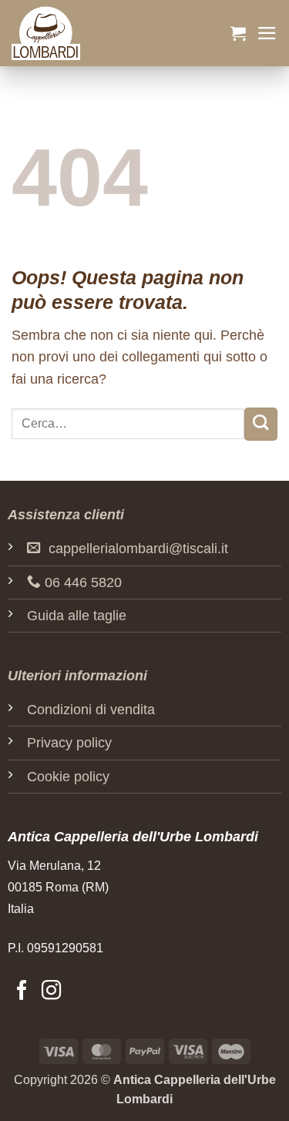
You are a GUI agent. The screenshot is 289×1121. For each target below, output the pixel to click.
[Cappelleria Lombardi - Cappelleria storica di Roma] (89, 33)
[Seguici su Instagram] (51, 991)
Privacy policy (69, 742)
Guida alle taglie (76, 615)
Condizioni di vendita (91, 709)
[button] (238, 33)
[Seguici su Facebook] (22, 991)
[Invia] (260, 424)
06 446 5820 (83, 582)
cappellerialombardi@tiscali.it (138, 548)
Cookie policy (68, 776)
